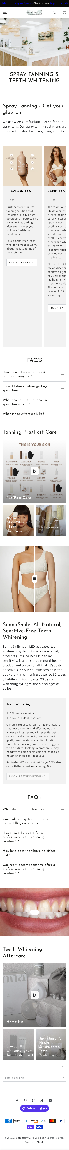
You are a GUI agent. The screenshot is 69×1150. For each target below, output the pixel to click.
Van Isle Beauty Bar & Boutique (28, 1137)
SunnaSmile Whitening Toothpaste (15, 1051)
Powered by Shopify (34, 1142)
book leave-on (21, 263)
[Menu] (5, 12)
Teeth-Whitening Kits (38, 766)
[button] (54, 12)
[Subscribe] (64, 1078)
